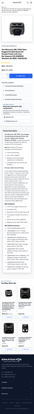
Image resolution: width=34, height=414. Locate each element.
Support (18, 402)
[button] (2, 2)
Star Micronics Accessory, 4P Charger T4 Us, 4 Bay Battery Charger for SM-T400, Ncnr (25, 304)
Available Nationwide (9, 376)
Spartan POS (13, 408)
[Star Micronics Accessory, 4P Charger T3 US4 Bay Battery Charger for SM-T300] (9, 328)
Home (4, 7)
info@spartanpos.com (10, 374)
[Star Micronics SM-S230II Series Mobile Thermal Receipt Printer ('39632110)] (25, 328)
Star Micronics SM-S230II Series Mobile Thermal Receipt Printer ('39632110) (25, 339)
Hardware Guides (26, 402)
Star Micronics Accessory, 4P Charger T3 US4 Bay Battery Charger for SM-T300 (9, 339)
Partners (5, 402)
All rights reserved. (23, 408)
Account (11, 402)
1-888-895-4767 (8, 372)
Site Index (17, 406)
